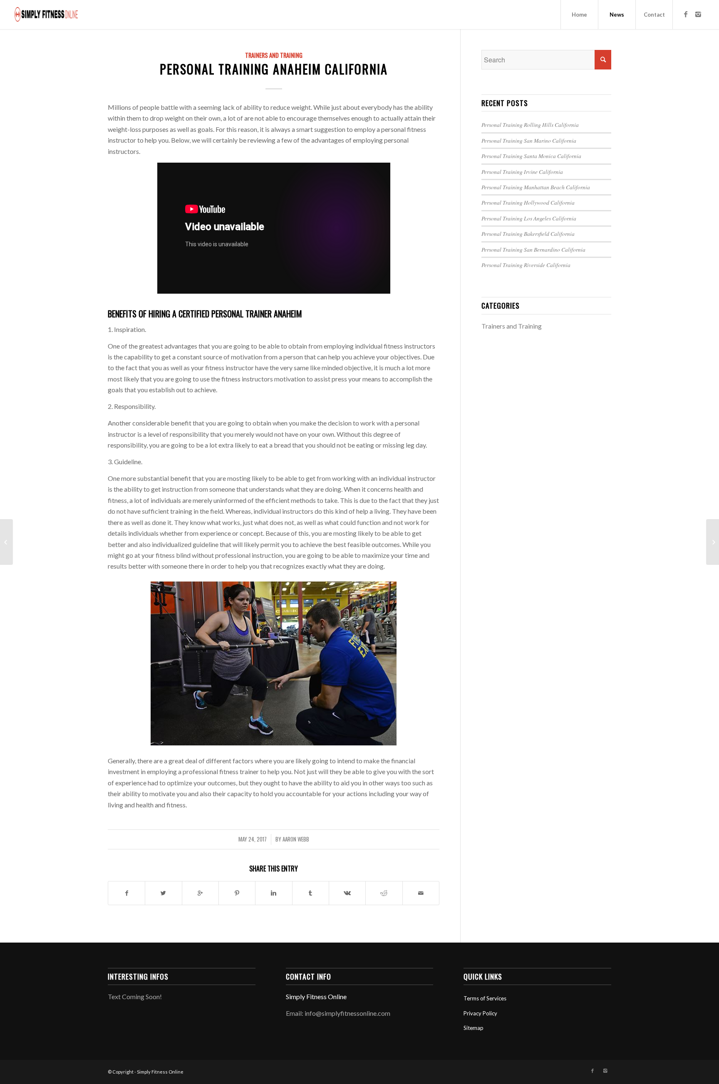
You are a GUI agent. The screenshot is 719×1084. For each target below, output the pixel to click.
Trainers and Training (273, 55)
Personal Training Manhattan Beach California (535, 187)
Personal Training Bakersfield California (528, 234)
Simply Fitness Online (316, 996)
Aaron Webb (296, 839)
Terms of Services (485, 998)
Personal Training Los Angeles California (528, 218)
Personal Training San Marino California (528, 140)
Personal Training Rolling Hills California (530, 125)
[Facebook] (685, 14)
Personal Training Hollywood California (528, 202)
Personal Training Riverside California (525, 265)
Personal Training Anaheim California (274, 68)
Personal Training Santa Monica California (531, 156)
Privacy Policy (480, 1013)
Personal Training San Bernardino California (533, 249)
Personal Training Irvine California (522, 172)
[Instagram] (698, 14)
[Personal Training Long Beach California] (6, 542)
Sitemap (473, 1028)
